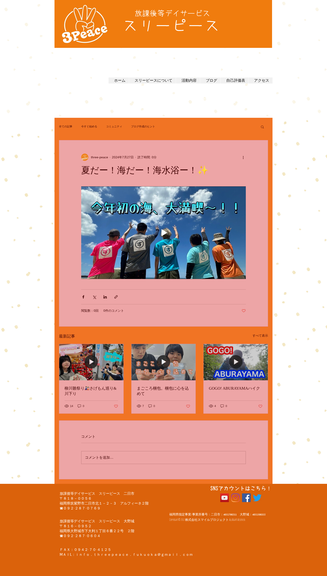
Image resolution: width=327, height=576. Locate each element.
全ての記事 (65, 126)
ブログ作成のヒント (143, 126)
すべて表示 (260, 335)
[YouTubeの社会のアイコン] (224, 497)
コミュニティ (114, 126)
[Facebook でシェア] (83, 297)
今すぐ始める (89, 126)
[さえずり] (257, 497)
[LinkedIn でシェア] (105, 297)
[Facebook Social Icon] (246, 497)
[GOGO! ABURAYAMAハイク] (236, 362)
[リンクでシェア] (116, 297)
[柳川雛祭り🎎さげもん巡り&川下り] (91, 362)
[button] (262, 126)
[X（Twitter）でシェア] (94, 297)
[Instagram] (235, 497)
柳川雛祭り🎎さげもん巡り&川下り (91, 391)
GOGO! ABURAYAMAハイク (234, 388)
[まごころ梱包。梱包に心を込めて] (163, 362)
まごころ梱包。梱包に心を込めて (163, 391)
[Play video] (163, 232)
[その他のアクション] (243, 157)
